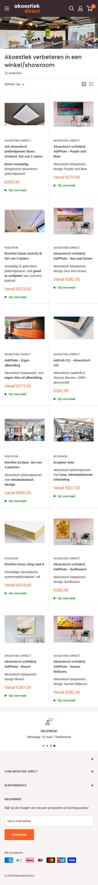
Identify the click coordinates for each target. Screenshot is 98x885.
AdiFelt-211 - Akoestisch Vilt (72, 362)
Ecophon (60, 456)
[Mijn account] (80, 8)
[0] (90, 8)
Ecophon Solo (64, 462)
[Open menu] (7, 8)
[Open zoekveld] (71, 8)
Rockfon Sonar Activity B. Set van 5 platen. (24, 256)
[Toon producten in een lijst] (91, 84)
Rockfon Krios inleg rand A (24, 564)
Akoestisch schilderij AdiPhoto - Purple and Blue (70, 151)
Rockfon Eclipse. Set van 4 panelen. (23, 465)
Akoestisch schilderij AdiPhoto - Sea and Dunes (73, 256)
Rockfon (11, 247)
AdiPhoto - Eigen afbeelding (17, 362)
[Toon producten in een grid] (84, 84)
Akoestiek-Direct (18, 140)
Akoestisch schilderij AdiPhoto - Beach (20, 664)
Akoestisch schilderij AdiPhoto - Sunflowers (70, 566)
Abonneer (19, 834)
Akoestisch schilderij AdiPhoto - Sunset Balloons (69, 666)
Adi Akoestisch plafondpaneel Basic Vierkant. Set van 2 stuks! (24, 151)
